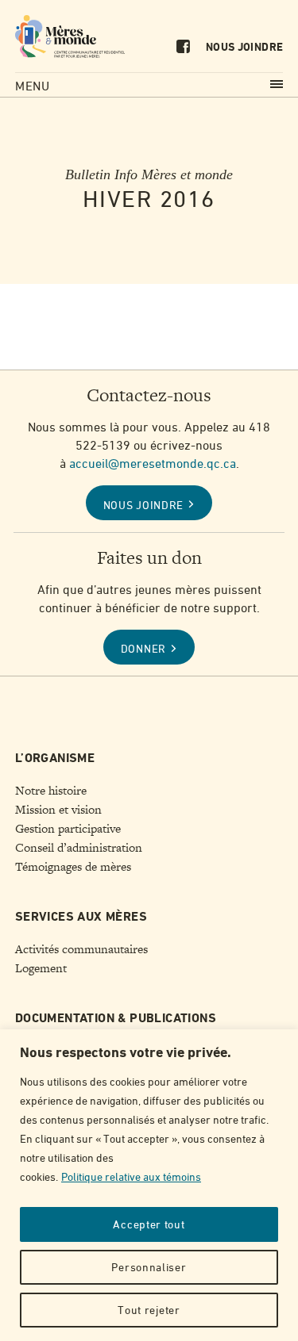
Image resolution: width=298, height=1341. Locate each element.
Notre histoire (51, 790)
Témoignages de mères (73, 866)
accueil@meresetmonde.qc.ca (152, 463)
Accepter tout (148, 1224)
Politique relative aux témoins (131, 1176)
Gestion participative (68, 828)
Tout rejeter (149, 1309)
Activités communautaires (81, 949)
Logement (41, 968)
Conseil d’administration (78, 847)
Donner (143, 648)
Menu (32, 86)
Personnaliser (148, 1267)
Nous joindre (244, 47)
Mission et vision (58, 809)
